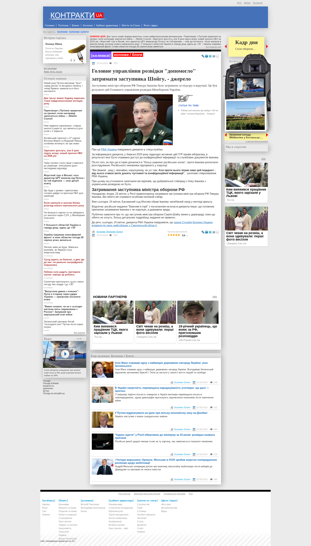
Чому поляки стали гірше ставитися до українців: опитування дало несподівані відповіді (63, 166)
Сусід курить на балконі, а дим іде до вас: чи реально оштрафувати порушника (64, 262)
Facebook (258, 3)
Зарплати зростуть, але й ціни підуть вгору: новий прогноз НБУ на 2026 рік (63, 153)
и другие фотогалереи (257, 141)
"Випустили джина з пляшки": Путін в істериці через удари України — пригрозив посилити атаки (62, 295)
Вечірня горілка (55, 37)
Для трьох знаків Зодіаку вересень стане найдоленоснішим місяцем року (144, 36)
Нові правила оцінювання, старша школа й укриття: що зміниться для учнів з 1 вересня (63, 128)
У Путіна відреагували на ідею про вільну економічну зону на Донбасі (161, 412)
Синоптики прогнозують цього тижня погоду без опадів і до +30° (64, 283)
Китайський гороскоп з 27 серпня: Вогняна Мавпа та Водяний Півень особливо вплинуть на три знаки (63, 141)
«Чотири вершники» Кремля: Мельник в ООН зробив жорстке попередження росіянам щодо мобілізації (166, 461)
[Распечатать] (213, 56)
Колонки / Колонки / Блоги (110, 231)
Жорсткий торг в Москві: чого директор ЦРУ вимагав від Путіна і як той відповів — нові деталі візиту (151, 41)
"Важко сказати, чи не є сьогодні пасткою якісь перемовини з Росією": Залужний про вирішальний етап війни (63, 310)
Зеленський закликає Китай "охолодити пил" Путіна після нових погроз (63, 324)
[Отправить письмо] (217, 56)
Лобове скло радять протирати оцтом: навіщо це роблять (62, 273)
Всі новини (79, 333)
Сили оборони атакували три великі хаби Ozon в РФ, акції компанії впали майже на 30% (62, 373)
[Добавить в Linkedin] (206, 56)
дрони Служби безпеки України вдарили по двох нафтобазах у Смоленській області (152, 224)
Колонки (62, 32)
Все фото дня (236, 61)
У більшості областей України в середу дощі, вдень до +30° (171, 44)
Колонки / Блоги (79, 32)
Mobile (247, 3)
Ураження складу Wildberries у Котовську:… (246, 136)
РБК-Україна (109, 149)
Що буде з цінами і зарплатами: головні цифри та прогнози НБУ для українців (63, 193)
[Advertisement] (155, 266)
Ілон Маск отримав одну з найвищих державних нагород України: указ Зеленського (161, 364)
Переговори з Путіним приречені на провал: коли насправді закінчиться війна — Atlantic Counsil (63, 114)
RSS (239, 3)
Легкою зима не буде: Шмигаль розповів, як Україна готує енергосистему (61, 250)
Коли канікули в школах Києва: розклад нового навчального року (64, 204)
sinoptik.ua (59, 393)
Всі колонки (50, 68)
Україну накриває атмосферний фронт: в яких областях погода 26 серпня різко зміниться (155, 45)
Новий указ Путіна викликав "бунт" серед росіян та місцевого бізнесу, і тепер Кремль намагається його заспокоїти (63, 87)
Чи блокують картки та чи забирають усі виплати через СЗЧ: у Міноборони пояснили (64, 215)
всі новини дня (213, 47)
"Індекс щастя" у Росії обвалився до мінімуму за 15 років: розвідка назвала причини (165, 436)
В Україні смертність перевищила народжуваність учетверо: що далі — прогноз (162, 389)
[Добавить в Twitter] (210, 56)
